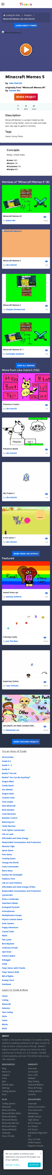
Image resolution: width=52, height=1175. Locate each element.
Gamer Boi (14, 90)
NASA (4, 935)
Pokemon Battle (10, 448)
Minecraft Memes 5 (12, 260)
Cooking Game (8, 858)
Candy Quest (8, 785)
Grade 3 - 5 (7, 765)
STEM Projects (34, 1142)
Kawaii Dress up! (10, 592)
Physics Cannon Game (12, 919)
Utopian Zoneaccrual (15, 309)
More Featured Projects (26, 741)
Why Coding (33, 1081)
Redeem (31, 1078)
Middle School (34, 1116)
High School (33, 1119)
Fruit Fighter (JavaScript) (13, 830)
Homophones (8, 911)
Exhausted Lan (12, 730)
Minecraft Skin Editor (11, 1113)
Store (4, 1094)
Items (4, 1020)
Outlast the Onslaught (12, 874)
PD (29, 1136)
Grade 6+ (6, 769)
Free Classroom (35, 1110)
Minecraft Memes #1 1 (13, 349)
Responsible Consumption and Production (21, 842)
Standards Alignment (37, 1132)
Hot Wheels (7, 789)
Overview (32, 1068)
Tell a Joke (6, 939)
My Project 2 (9, 493)
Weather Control (9, 818)
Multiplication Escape (12, 915)
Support (5, 1074)
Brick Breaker (8, 810)
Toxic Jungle (7, 801)
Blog (4, 1068)
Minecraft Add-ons (10, 1123)
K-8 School (33, 1129)
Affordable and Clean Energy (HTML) (18, 887)
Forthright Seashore (15, 354)
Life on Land (7, 834)
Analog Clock (8, 980)
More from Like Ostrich (26, 553)
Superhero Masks (10, 903)
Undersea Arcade (10, 947)
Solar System (8, 923)
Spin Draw (6, 951)
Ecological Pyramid (10, 907)
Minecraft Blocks (9, 1119)
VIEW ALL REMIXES (26, 365)
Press (4, 1078)
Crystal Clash (8, 931)
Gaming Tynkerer (14, 596)
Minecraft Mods (9, 1129)
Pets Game (7, 854)
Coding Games (8, 1103)
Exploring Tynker (11, 681)
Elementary (33, 1113)
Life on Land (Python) (12, 883)
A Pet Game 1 (9, 537)
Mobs (4, 1028)
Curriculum (33, 1071)
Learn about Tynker (26, 25)
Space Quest (7, 850)
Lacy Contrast (12, 685)
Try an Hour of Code (14, 751)
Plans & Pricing (35, 1087)
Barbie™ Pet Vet (9, 773)
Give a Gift (33, 1074)
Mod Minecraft (8, 805)
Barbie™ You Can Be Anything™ (16, 777)
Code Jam (6, 1132)
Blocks (5, 1024)
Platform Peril (8, 878)
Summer (32, 1094)
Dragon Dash (8, 793)
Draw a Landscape (10, 899)
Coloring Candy (10, 637)
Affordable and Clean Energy (15, 838)
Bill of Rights (7, 976)
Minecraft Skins (9, 1110)
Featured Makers (35, 1084)
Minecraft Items (9, 1126)
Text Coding (7, 1012)
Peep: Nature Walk (10, 972)
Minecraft (6, 1004)
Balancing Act (8, 822)
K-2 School (33, 1126)
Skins (4, 1016)
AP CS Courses (34, 1123)
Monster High (8, 846)
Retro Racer (7, 870)
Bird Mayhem (8, 943)
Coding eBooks (9, 1091)
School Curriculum (36, 1106)
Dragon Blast (8, 781)
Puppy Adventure (10, 927)
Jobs (4, 1081)
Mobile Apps (8, 1084)
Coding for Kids (13, 15)
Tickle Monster (9, 826)
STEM (4, 964)
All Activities (7, 757)
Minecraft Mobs (9, 1116)
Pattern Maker (8, 956)
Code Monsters (9, 814)
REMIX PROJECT (26, 97)
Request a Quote (35, 1145)
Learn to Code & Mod (15, 990)
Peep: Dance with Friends (13, 968)
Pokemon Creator (11, 404)
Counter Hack (8, 797)
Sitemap (5, 1087)
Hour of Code (8, 1136)
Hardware (6, 984)
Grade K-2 (6, 761)
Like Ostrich (15, 83)
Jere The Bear (12, 641)
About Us (6, 1071)
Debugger (6, 960)
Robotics (6, 1008)
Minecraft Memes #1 (12, 216)
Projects (28, 15)
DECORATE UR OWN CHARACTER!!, (18, 725)
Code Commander (10, 866)
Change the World (10, 862)
